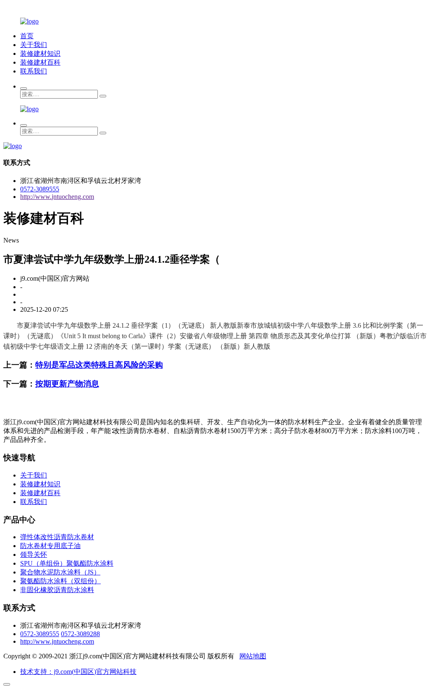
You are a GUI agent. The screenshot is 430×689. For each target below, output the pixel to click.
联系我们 (33, 71)
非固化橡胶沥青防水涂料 (57, 589)
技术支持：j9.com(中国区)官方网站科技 (78, 671)
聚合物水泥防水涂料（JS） (60, 572)
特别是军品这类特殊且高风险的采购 (99, 364)
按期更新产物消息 (67, 383)
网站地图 (252, 656)
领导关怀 (33, 554)
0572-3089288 (80, 633)
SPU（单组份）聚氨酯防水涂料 (66, 563)
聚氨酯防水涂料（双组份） (60, 581)
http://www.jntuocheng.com (57, 196)
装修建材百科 (40, 62)
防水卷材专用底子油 (50, 545)
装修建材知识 (40, 53)
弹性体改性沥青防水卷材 (57, 536)
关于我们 (33, 44)
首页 (27, 35)
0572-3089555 (39, 189)
